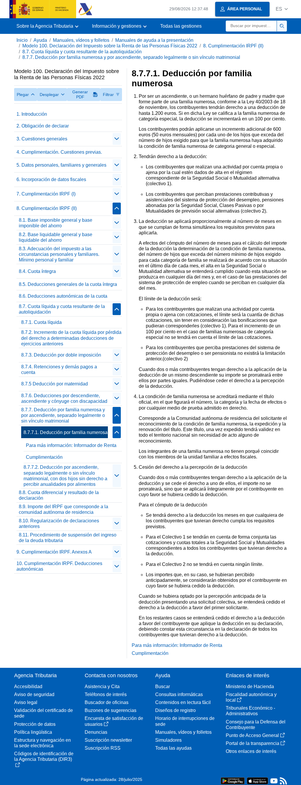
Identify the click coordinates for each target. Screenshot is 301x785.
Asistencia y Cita (102, 686)
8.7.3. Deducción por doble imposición (61, 354)
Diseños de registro (175, 710)
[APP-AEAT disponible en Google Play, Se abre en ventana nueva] (233, 780)
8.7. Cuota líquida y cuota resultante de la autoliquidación (82, 51)
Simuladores (168, 740)
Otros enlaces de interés (251, 751)
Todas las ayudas (173, 748)
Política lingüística (33, 732)
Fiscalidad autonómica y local (251, 697)
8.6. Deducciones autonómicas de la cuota (63, 296)
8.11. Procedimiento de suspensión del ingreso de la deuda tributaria (67, 537)
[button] (282, 9)
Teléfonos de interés (106, 694)
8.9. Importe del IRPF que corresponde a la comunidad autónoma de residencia (63, 509)
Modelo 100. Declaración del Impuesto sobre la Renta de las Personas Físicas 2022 (109, 45)
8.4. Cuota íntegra (37, 271)
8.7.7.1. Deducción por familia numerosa (66, 432)
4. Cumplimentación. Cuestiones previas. (59, 152)
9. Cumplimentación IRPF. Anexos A (54, 551)
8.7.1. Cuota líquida (41, 322)
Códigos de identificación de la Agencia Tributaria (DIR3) (43, 756)
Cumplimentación (44, 457)
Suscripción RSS (103, 748)
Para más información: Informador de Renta (71, 445)
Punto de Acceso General (252, 735)
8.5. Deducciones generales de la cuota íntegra (68, 284)
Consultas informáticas (179, 694)
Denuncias (96, 732)
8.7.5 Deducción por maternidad (54, 383)
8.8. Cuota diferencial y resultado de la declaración (59, 495)
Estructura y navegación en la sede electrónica (42, 743)
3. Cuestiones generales (41, 138)
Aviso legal (25, 702)
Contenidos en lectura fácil (183, 702)
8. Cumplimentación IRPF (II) (233, 45)
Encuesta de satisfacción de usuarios (114, 721)
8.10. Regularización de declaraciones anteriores (59, 523)
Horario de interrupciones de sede (185, 721)
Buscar (162, 686)
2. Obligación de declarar (42, 125)
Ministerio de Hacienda (250, 686)
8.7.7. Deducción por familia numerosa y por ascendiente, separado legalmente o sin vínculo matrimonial (131, 57)
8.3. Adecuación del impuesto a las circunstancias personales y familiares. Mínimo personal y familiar (59, 254)
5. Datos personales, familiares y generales (61, 165)
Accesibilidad (28, 686)
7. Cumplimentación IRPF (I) (46, 193)
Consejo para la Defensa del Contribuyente (255, 724)
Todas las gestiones (181, 26)
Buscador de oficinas (106, 702)
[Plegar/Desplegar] (117, 139)
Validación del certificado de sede (43, 713)
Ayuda (40, 40)
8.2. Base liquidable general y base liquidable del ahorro (55, 237)
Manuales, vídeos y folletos (81, 40)
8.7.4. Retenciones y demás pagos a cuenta (59, 369)
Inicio (22, 40)
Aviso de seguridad (34, 694)
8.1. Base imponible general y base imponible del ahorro (55, 223)
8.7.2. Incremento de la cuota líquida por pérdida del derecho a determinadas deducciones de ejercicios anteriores (71, 338)
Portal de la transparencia (252, 743)
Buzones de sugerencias (110, 710)
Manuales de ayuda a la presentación (154, 40)
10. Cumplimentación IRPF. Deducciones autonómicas (59, 566)
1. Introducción (31, 114)
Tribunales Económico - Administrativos (250, 710)
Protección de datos (35, 724)
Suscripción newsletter (108, 740)
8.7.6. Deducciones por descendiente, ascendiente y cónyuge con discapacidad (64, 398)
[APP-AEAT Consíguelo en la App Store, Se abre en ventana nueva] (257, 780)
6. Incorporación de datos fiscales (51, 179)
